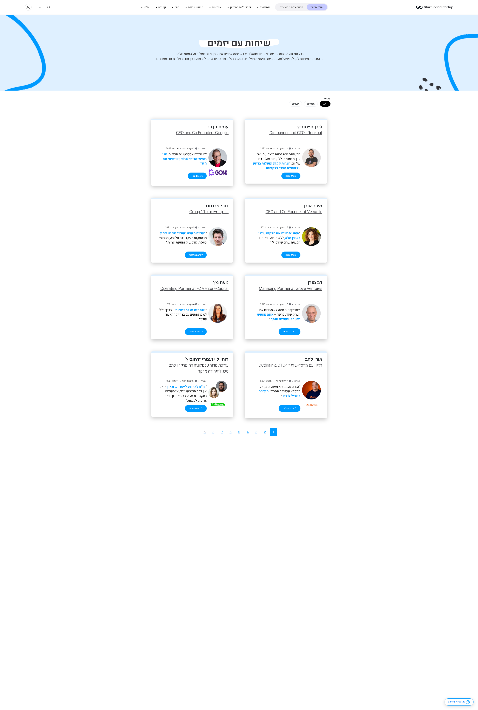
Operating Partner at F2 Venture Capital (194, 289)
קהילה (162, 7)
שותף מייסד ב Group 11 (209, 212)
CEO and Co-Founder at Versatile (294, 212)
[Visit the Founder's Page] (311, 157)
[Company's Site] (312, 405)
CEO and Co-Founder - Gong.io (202, 133)
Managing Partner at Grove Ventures (290, 289)
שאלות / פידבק (456, 702)
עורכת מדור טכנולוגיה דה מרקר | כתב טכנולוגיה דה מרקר (199, 368)
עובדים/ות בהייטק (240, 7)
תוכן (177, 7)
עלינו (147, 7)
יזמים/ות (265, 7)
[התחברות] (28, 7)
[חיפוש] (48, 7)
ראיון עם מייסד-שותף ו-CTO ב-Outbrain (290, 365)
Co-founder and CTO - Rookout (295, 133)
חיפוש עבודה (195, 7)
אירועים (216, 7)
